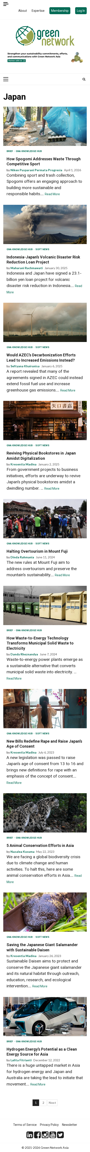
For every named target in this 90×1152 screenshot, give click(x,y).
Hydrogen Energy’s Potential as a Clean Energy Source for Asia (45, 1016)
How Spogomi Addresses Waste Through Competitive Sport (45, 126)
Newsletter (69, 1124)
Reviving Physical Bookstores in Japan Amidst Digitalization (45, 420)
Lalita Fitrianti (21, 1060)
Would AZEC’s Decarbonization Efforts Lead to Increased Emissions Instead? (45, 322)
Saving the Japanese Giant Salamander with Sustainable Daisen (45, 912)
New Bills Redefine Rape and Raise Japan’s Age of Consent (45, 708)
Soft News (42, 249)
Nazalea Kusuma (22, 851)
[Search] (84, 79)
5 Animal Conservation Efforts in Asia (45, 812)
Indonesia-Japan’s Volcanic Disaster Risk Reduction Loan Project (45, 224)
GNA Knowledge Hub (29, 151)
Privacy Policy (49, 1124)
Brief (10, 151)
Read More (52, 194)
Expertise (38, 10)
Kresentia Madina (23, 464)
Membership (60, 10)
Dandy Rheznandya (24, 654)
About (22, 10)
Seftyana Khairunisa (25, 366)
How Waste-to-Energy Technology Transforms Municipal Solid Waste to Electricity (45, 605)
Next (52, 1102)
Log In (81, 10)
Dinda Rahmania (22, 557)
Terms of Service (25, 1124)
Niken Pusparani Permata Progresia (36, 170)
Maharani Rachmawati (26, 268)
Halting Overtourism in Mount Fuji (45, 518)
